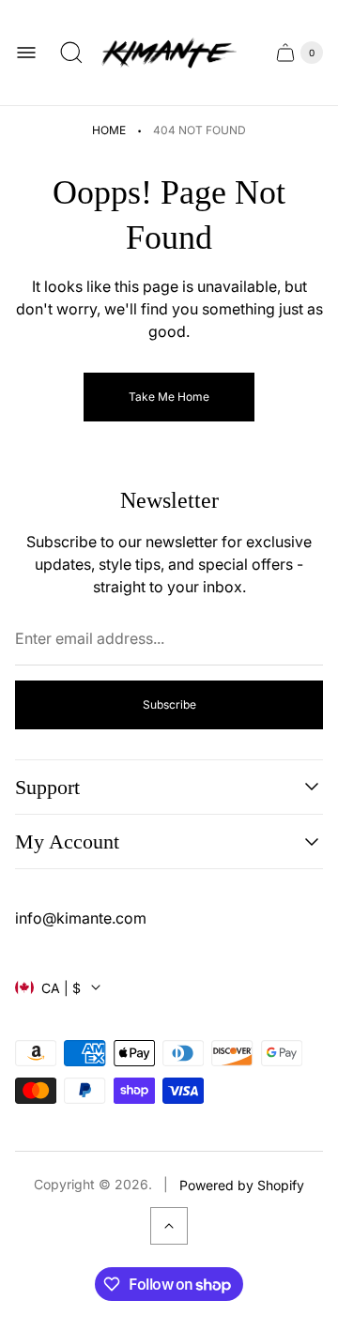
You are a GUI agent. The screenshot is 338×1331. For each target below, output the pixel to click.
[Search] (71, 52)
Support (47, 787)
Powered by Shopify (241, 1185)
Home (109, 130)
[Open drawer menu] (26, 52)
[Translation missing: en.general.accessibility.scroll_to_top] (169, 1226)
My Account (67, 841)
